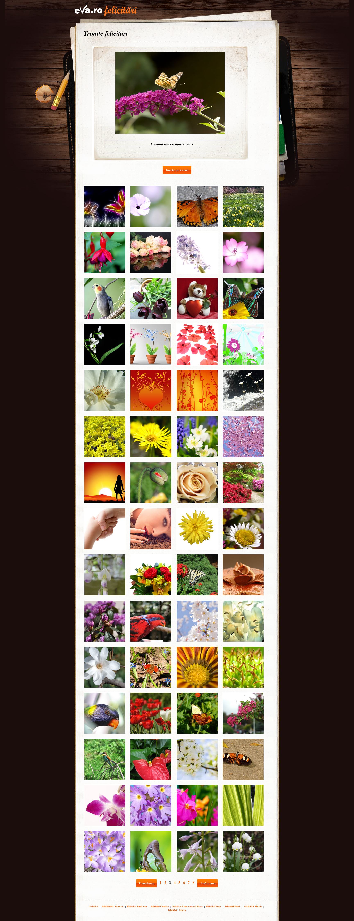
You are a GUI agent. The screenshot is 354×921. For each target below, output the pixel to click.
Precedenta (146, 883)
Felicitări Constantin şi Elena (187, 906)
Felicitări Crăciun (160, 906)
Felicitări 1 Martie (177, 910)
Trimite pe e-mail (177, 170)
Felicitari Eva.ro (106, 10)
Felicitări (93, 906)
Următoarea (208, 883)
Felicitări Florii (232, 906)
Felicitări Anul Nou (137, 906)
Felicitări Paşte (213, 906)
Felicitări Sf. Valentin (113, 906)
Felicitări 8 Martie (253, 906)
